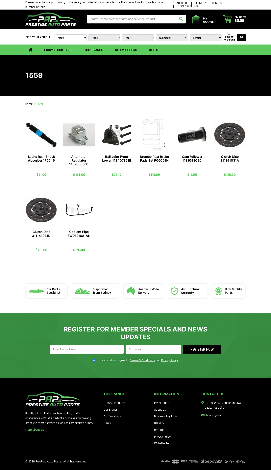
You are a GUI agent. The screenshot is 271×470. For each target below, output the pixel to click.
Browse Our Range (58, 50)
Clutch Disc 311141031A (229, 158)
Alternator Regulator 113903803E (79, 160)
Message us (213, 415)
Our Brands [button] (94, 50)
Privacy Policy (169, 360)
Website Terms (164, 443)
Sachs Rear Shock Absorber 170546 (41, 158)
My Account (161, 403)
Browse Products (114, 403)
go (241, 37)
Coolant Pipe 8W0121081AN (78, 233)
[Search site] (181, 19)
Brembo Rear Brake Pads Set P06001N (154, 158)
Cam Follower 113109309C (192, 158)
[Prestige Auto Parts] (50, 19)
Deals (153, 50)
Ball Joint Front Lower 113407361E (116, 158)
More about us (34, 430)
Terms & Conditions (142, 360)
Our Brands (111, 410)
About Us (182, 3)
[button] (234, 19)
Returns (159, 430)
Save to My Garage (229, 38)
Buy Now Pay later (165, 416)
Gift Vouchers (126, 50)
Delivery (200, 3)
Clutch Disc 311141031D (41, 233)
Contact (218, 3)
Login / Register (187, 6)
